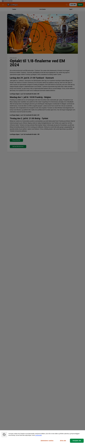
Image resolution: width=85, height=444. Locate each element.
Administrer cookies (47, 440)
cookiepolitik (38, 435)
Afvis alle (63, 440)
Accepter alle (77, 440)
